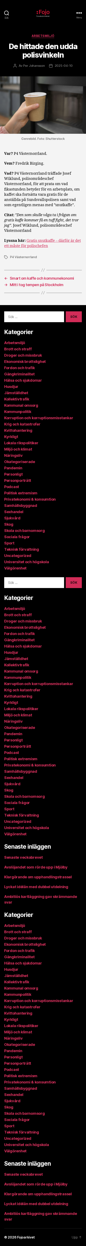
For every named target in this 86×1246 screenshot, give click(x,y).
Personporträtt (17, 480)
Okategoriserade (19, 462)
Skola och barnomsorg (24, 530)
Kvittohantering (18, 430)
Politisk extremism (20, 493)
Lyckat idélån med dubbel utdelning (36, 887)
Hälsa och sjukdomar (23, 380)
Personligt (13, 474)
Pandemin (13, 468)
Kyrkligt (11, 436)
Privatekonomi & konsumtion (30, 499)
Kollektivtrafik (16, 399)
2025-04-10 (64, 66)
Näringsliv (13, 455)
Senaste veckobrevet (23, 857)
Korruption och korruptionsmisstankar (38, 418)
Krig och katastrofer (22, 424)
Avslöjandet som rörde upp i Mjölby (36, 867)
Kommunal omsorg (21, 405)
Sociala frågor (17, 537)
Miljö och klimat (18, 449)
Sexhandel (13, 512)
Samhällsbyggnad (20, 505)
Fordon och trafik (19, 368)
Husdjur (11, 386)
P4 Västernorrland (23, 257)
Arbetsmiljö (43, 36)
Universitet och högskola (26, 562)
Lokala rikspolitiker (21, 443)
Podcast (11, 487)
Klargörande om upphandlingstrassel (38, 877)
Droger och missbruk (23, 355)
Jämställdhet (16, 393)
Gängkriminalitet (19, 374)
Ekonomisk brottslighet (25, 361)
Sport (9, 543)
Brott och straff (18, 349)
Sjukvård (12, 518)
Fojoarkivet (26, 1237)
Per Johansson (34, 66)
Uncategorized (17, 555)
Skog (8, 524)
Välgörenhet (15, 568)
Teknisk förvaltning (21, 549)
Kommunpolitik (17, 411)
